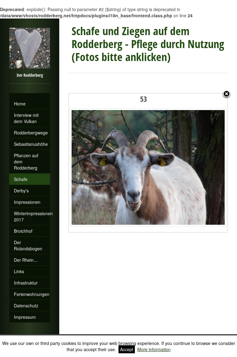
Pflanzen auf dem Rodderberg (26, 161)
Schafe (20, 179)
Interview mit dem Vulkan (26, 118)
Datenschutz (26, 305)
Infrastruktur (26, 283)
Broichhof (23, 231)
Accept (126, 349)
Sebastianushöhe (31, 144)
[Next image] (199, 162)
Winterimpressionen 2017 (32, 216)
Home (20, 104)
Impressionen (27, 202)
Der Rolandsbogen (28, 245)
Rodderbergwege (31, 132)
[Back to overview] (226, 94)
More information (154, 349)
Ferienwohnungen (31, 294)
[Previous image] (96, 162)
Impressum (25, 317)
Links (19, 271)
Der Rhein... (25, 260)
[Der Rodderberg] (29, 95)
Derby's (21, 190)
